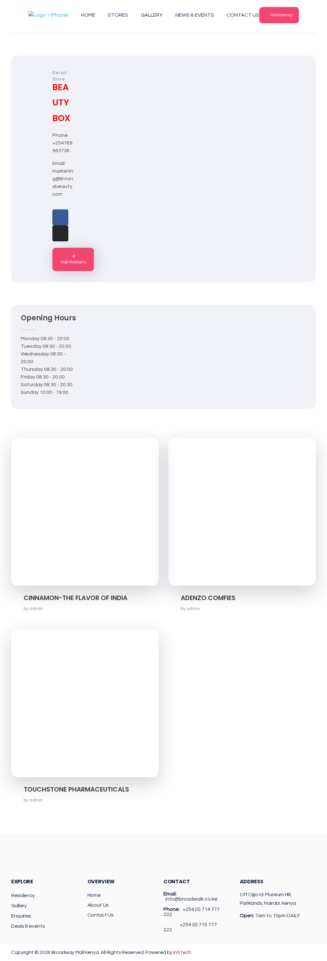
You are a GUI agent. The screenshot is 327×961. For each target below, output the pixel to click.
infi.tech (182, 952)
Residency (23, 895)
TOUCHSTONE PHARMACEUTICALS (76, 789)
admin (36, 608)
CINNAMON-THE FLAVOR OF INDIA (75, 597)
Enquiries (21, 915)
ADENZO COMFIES (208, 597)
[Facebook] (60, 217)
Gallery (19, 905)
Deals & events (28, 926)
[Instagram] (60, 233)
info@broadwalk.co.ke (191, 899)
